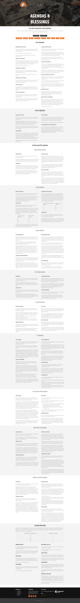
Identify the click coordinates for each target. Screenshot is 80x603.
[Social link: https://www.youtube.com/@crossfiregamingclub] (34, 596)
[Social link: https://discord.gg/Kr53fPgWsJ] (36, 596)
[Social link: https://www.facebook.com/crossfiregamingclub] (29, 596)
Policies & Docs (43, 595)
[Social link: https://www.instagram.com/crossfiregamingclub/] (32, 596)
